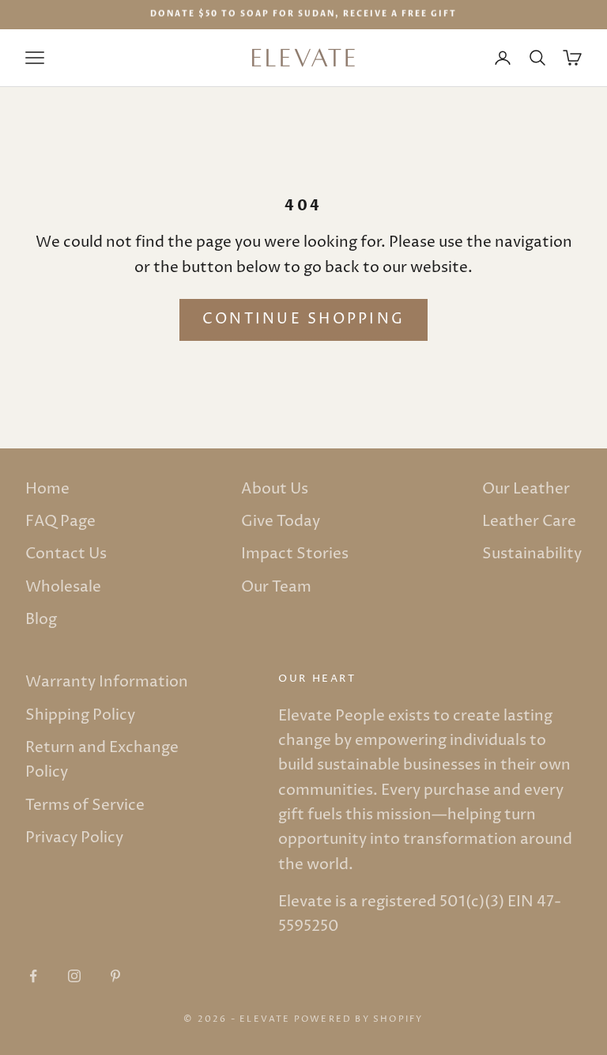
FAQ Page (60, 521)
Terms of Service (85, 805)
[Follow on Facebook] (33, 976)
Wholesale (63, 587)
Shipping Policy (80, 715)
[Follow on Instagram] (74, 976)
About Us (274, 488)
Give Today (280, 521)
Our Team (276, 587)
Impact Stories (295, 553)
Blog (41, 619)
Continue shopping (303, 319)
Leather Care (529, 521)
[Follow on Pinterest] (115, 976)
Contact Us (66, 553)
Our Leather (526, 488)
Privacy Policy (74, 837)
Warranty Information (106, 681)
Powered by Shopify (359, 1019)
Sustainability (532, 553)
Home (47, 488)
